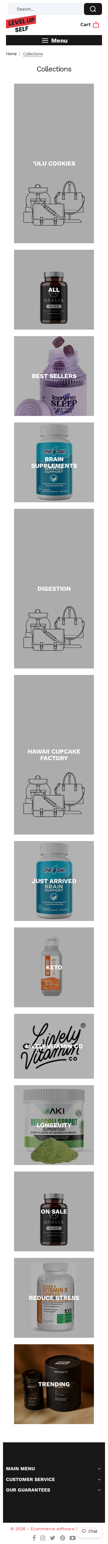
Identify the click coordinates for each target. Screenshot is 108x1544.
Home (11, 53)
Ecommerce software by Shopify (64, 1528)
